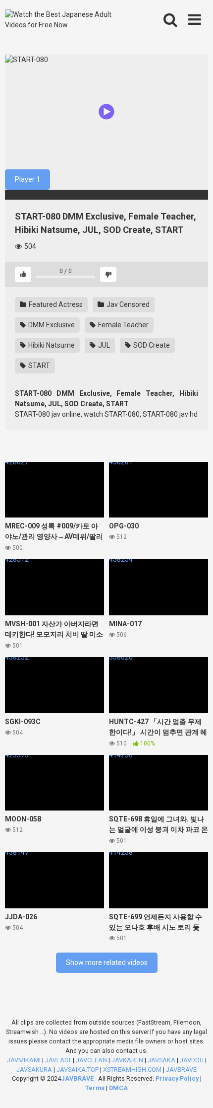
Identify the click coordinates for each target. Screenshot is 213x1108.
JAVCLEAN (91, 1060)
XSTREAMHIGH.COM (132, 1069)
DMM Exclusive (51, 325)
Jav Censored (127, 304)
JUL (103, 345)
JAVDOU (192, 1060)
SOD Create (151, 345)
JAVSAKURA (34, 1069)
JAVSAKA (161, 1060)
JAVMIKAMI (24, 1060)
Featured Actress (55, 304)
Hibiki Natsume (51, 345)
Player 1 (27, 179)
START (38, 365)
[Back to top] (194, 1088)
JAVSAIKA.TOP (77, 1069)
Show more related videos (107, 962)
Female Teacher (123, 325)
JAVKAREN (127, 1060)
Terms (95, 1088)
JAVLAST (58, 1060)
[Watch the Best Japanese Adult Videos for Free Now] (66, 19)
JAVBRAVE (181, 1069)
